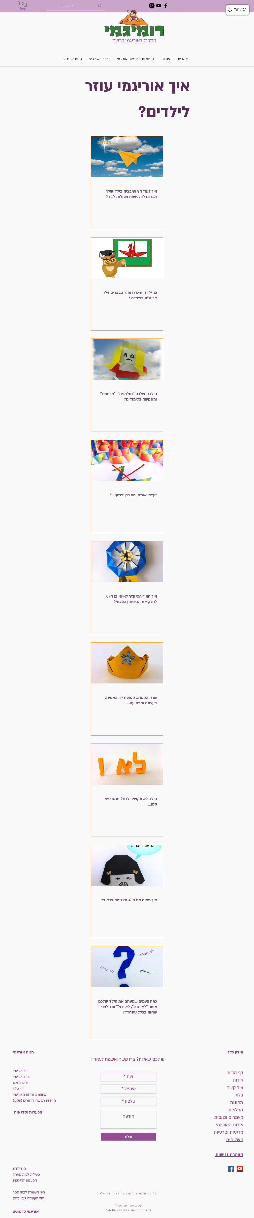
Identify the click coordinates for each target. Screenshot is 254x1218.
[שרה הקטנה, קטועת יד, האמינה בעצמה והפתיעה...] (127, 663)
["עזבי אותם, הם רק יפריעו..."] (127, 460)
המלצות (235, 1110)
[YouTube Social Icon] (240, 1169)
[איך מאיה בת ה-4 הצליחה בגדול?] (127, 865)
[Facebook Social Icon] (231, 1169)
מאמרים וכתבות (228, 1117)
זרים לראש (21, 1082)
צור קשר (235, 1087)
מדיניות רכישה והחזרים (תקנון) (34, 1100)
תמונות (236, 1102)
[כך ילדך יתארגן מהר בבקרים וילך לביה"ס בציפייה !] (127, 257)
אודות (238, 1080)
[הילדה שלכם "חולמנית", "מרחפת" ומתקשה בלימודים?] (127, 359)
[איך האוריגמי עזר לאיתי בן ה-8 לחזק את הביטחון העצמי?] (127, 561)
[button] (23, 5)
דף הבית (235, 1073)
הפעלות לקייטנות (25, 1180)
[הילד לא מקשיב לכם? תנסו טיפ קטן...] (127, 764)
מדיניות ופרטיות (228, 1132)
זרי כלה (18, 1088)
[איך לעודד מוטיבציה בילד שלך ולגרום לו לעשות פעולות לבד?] (127, 156)
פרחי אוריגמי (22, 1076)
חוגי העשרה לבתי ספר (29, 1192)
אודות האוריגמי (229, 1125)
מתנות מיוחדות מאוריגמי (29, 1094)
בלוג (239, 1095)
